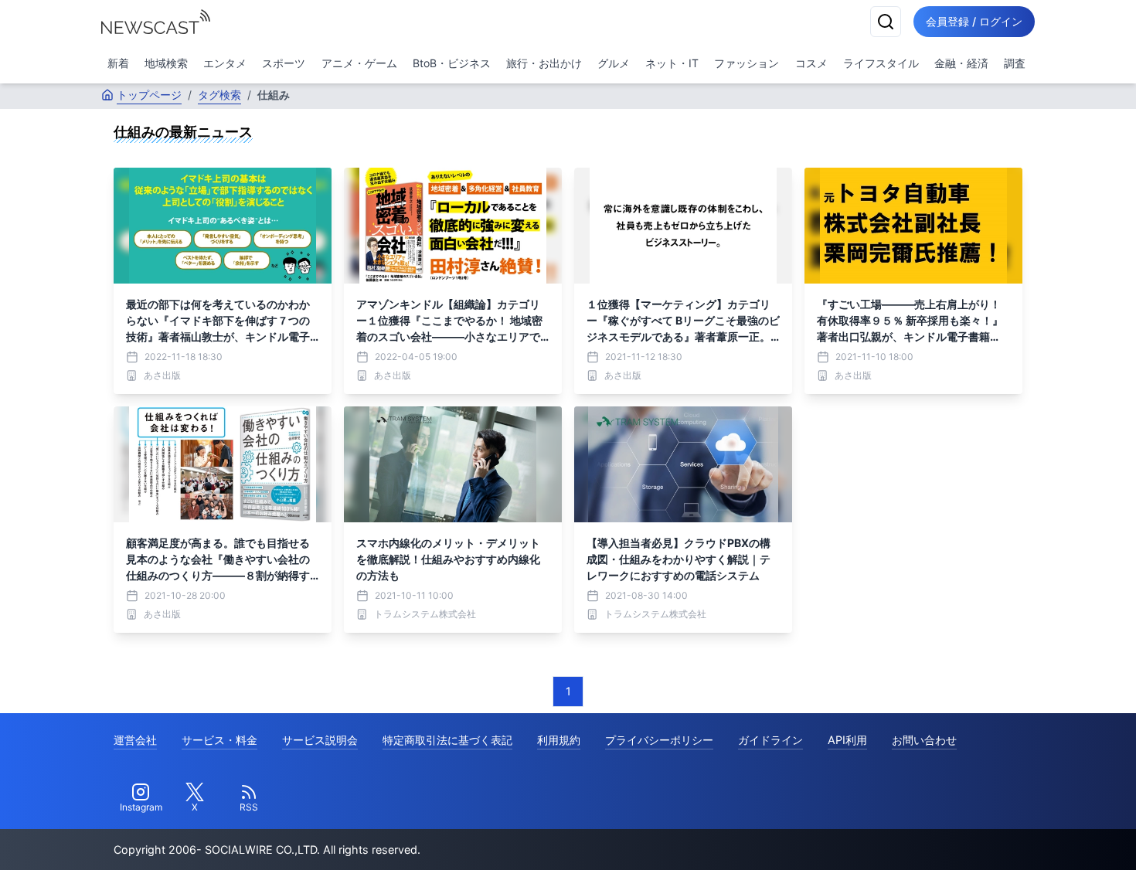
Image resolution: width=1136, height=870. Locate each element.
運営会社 (135, 739)
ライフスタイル (881, 63)
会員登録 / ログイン (974, 21)
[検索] (885, 21)
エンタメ (225, 63)
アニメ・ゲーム (359, 63)
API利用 (847, 739)
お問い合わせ (924, 739)
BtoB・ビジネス (452, 63)
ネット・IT (672, 63)
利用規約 (558, 739)
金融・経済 (961, 63)
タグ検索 (219, 94)
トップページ (149, 94)
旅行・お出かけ (544, 63)
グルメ (613, 63)
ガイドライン (770, 739)
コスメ (811, 63)
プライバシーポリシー (659, 739)
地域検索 (166, 63)
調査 (1014, 63)
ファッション (746, 63)
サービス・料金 (219, 739)
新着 (118, 63)
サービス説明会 (320, 739)
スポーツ (283, 63)
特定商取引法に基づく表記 (447, 739)
